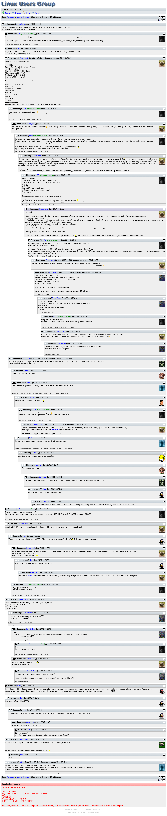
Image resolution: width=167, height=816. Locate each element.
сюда (30, 576)
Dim (18, 48)
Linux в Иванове (22, 17)
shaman (46, 501)
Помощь (17, 13)
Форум (7, 13)
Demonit (27, 370)
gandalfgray (20, 24)
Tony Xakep (53, 272)
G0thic (28, 383)
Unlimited (26, 358)
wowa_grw (30, 722)
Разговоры (11, 17)
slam (44, 489)
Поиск (27, 13)
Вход (36, 13)
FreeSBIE (56, 430)
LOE (18, 34)
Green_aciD (23, 58)
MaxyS (35, 453)
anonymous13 (24, 739)
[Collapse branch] (3, 24)
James (31, 397)
